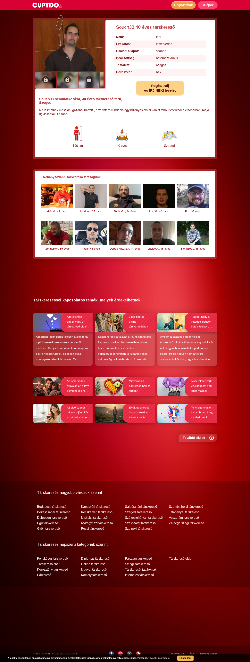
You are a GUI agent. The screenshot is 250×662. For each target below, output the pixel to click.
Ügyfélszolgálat (208, 654)
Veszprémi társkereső (184, 517)
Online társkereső (93, 564)
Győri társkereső (48, 528)
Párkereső (44, 575)
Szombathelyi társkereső (186, 506)
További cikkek (194, 437)
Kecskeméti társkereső (96, 512)
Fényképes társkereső (52, 558)
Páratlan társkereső (138, 558)
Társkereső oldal (180, 558)
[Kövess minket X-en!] (129, 653)
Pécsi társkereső (92, 528)
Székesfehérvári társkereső (144, 517)
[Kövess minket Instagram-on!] (120, 653)
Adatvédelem (178, 654)
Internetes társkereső (139, 575)
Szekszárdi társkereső (140, 523)
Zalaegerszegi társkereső (186, 523)
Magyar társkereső (94, 569)
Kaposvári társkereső (95, 506)
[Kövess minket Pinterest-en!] (138, 653)
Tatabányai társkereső (184, 512)
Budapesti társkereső (51, 506)
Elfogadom (185, 658)
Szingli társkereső (137, 564)
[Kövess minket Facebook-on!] (111, 653)
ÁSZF (192, 654)
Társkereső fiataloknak (140, 569)
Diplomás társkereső (95, 558)
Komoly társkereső (94, 575)
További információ (159, 658)
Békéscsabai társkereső (53, 512)
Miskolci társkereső (94, 517)
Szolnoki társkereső (138, 528)
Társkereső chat (48, 564)
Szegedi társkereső (138, 512)
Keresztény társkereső (52, 569)
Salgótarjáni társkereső (141, 506)
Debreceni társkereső (52, 517)
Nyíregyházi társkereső (97, 523)
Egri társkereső (47, 523)
